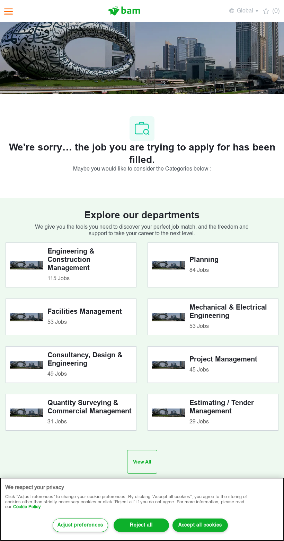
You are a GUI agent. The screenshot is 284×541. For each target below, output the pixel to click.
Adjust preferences (80, 525)
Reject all (141, 525)
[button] (243, 11)
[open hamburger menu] (8, 11)
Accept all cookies (200, 525)
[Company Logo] (124, 11)
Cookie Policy (27, 507)
